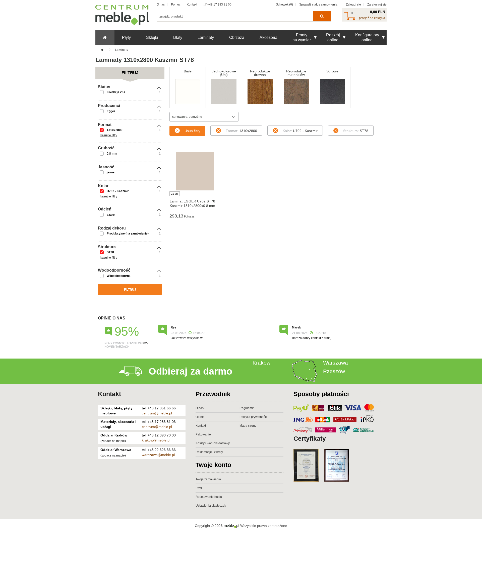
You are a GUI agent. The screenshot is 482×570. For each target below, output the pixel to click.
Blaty (177, 37)
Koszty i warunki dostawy (213, 443)
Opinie (200, 417)
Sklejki (152, 37)
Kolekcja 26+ (116, 92)
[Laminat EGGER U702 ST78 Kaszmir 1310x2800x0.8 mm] (194, 171)
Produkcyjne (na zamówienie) (128, 233)
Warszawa (335, 363)
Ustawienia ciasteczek (211, 505)
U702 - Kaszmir (118, 191)
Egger (111, 111)
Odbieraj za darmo (190, 371)
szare (111, 214)
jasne (110, 172)
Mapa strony (247, 425)
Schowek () (284, 4)
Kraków (261, 363)
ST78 (110, 252)
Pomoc (175, 4)
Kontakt (192, 4)
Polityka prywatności (253, 417)
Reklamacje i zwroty (209, 452)
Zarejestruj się (377, 4)
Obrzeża (236, 37)
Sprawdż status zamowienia (318, 4)
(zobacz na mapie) (113, 441)
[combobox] (203, 117)
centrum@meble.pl (157, 413)
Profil (199, 488)
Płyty (126, 37)
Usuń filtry (192, 131)
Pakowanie (203, 434)
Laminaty (206, 37)
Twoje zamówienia (208, 479)
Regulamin (247, 408)
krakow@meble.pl (156, 440)
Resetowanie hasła (209, 497)
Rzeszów (334, 371)
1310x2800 (115, 130)
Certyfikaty (309, 438)
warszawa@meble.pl (158, 455)
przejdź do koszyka (372, 18)
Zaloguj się (353, 4)
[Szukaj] (322, 16)
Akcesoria (268, 37)
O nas (161, 4)
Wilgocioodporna (119, 276)
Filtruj (130, 289)
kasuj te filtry (108, 135)
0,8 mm (112, 153)
